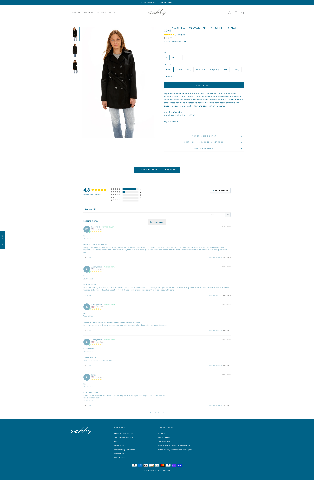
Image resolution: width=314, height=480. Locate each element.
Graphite (200, 69)
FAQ (116, 441)
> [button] (163, 412)
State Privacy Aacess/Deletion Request (175, 450)
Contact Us (119, 454)
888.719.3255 (119, 458)
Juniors (101, 12)
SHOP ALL (75, 12)
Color (167, 64)
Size (166, 52)
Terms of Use (164, 441)
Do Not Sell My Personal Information (174, 445)
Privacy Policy (164, 437)
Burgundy (214, 69)
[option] (157, 2)
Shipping (172, 41)
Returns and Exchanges (124, 433)
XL (185, 57)
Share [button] (88, 258)
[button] (224, 258)
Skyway (235, 69)
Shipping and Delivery (123, 437)
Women (88, 12)
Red (226, 69)
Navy (189, 69)
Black (169, 69)
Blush (169, 76)
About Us (162, 433)
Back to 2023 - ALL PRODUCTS (158, 170)
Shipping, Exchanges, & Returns (204, 142)
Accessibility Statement (124, 450)
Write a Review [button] (221, 190)
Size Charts (119, 445)
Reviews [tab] (88, 209)
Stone (179, 69)
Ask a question (204, 148)
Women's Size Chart (204, 136)
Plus (112, 12)
